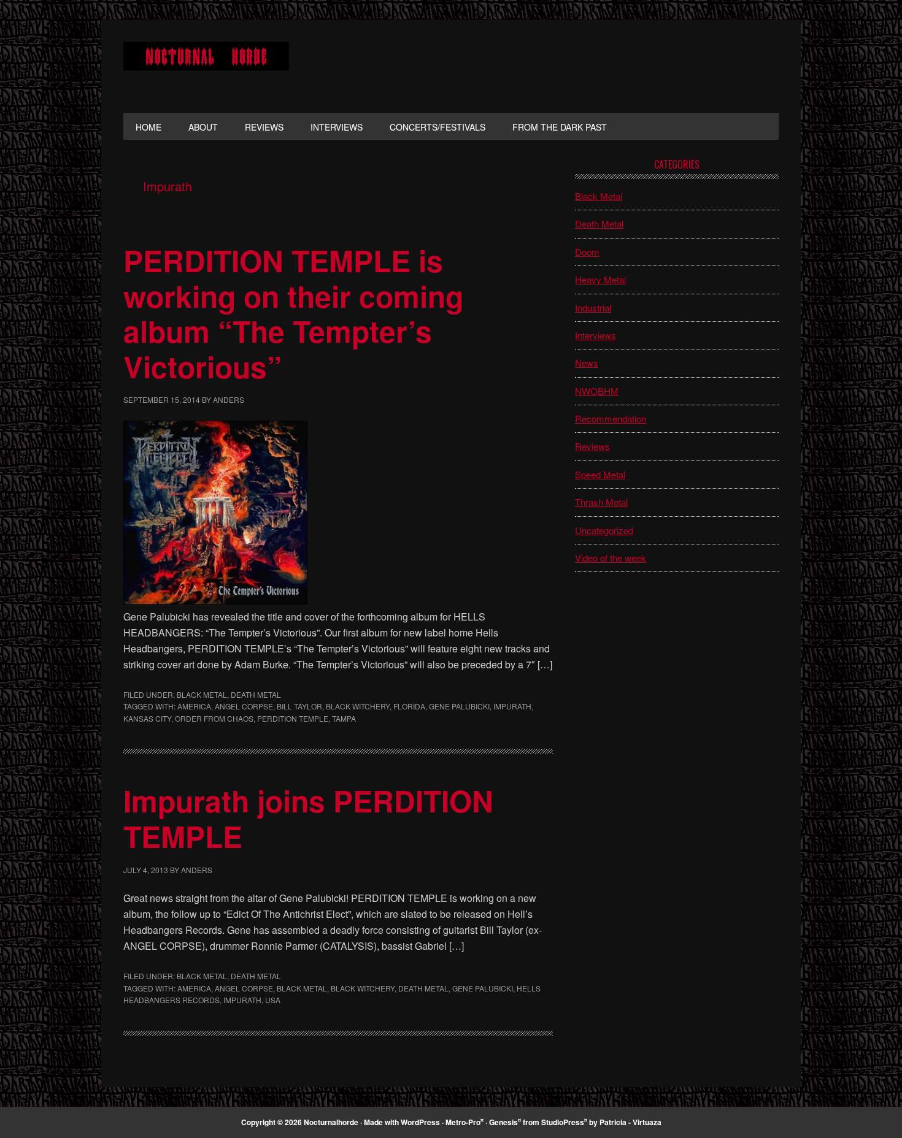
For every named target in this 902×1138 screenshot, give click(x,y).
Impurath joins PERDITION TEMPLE (308, 818)
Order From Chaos (214, 718)
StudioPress (562, 1122)
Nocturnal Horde (206, 66)
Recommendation (610, 418)
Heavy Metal (600, 279)
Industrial (593, 307)
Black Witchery (358, 706)
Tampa (344, 718)
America (194, 706)
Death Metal (256, 694)
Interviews (595, 335)
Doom (587, 251)
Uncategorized (604, 530)
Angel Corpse (244, 706)
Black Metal (202, 694)
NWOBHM (597, 390)
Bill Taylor (299, 706)
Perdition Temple (292, 718)
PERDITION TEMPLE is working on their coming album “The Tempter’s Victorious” (293, 313)
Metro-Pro (462, 1122)
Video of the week (610, 557)
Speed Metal (600, 474)
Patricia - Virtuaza (630, 1122)
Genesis (503, 1122)
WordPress (420, 1122)
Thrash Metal (601, 501)
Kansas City (147, 718)
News (586, 362)
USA (272, 1000)
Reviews (592, 446)
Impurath (512, 706)
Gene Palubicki (459, 706)
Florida (409, 706)
